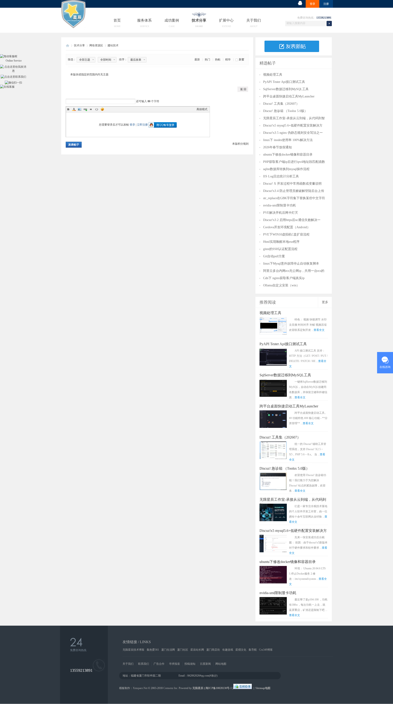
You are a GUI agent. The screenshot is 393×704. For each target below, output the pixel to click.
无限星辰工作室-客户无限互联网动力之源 (67, 45)
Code (96, 109)
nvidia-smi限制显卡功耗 (279, 205)
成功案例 (171, 20)
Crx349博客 (266, 649)
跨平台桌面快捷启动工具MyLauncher (289, 96)
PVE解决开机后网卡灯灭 (280, 212)
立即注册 (142, 124)
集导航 (253, 649)
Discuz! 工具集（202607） (281, 103)
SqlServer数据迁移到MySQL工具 (286, 89)
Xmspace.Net (140, 688)
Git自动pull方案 (274, 256)
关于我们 (253, 20)
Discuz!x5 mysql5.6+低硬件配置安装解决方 (292, 125)
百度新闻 (205, 663)
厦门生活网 (168, 649)
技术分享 (199, 20)
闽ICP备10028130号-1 (219, 688)
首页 (117, 20)
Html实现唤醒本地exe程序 (281, 241)
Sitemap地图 (262, 688)
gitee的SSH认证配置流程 (280, 249)
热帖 (217, 59)
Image (79, 109)
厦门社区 (182, 649)
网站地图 (220, 663)
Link (85, 109)
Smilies (102, 109)
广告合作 (159, 663)
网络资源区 (96, 45)
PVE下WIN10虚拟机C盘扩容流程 (286, 234)
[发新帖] (292, 51)
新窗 (241, 59)
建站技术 (113, 45)
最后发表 (135, 59)
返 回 (243, 89)
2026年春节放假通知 (277, 147)
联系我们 (143, 663)
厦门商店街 (213, 649)
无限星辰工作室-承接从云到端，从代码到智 (294, 118)
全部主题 (84, 59)
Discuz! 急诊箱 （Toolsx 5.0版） (285, 111)
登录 (312, 3)
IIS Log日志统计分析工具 (281, 176)
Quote (91, 109)
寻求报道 (174, 663)
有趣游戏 (227, 649)
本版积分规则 (240, 143)
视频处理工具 (272, 74)
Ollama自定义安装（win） (281, 285)
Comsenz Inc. (170, 688)
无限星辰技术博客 (133, 649)
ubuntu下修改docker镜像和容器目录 (287, 154)
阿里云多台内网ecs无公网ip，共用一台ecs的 (293, 271)
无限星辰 (197, 688)
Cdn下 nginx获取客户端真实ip (284, 278)
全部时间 (105, 59)
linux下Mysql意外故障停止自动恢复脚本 (291, 263)
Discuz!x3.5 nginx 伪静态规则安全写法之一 (293, 132)
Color (74, 109)
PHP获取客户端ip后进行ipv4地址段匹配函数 (294, 162)
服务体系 (144, 20)
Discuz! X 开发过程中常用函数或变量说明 (292, 183)
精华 (228, 59)
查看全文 (319, 330)
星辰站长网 (197, 649)
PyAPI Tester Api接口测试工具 (284, 82)
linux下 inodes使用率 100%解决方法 (288, 140)
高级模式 (201, 109)
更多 (325, 302)
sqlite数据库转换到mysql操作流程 (286, 169)
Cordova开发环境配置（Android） (286, 227)
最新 (197, 59)
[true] (329, 23)
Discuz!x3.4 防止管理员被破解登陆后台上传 (293, 191)
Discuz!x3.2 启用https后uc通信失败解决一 (291, 220)
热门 (207, 59)
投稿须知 (189, 663)
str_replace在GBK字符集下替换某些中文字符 (294, 198)
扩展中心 (226, 20)
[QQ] (242, 688)
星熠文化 (240, 649)
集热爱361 (153, 649)
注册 (326, 3)
